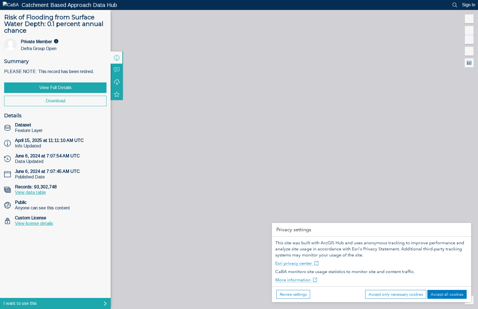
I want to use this (20, 303)
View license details (34, 223)
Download (55, 100)
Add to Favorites (117, 94)
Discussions (117, 70)
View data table (30, 192)
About (117, 57)
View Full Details (55, 87)
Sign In (468, 4)
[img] (56, 41)
